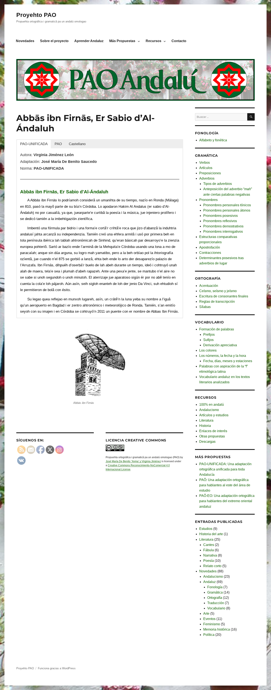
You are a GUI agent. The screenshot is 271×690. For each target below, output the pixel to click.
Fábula (208, 550)
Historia (205, 425)
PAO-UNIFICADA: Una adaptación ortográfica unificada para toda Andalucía (225, 469)
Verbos (204, 162)
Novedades (25, 41)
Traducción (215, 603)
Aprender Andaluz (89, 41)
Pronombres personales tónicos (227, 205)
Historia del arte (211, 534)
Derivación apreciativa (220, 345)
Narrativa (210, 555)
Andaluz (209, 582)
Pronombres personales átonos (226, 210)
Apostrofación (209, 247)
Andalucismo (209, 410)
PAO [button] (58, 144)
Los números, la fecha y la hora (222, 355)
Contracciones (210, 252)
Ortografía (214, 597)
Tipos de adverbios (217, 184)
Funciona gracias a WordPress (57, 668)
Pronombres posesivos (220, 215)
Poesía (208, 560)
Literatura (206, 420)
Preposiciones (210, 173)
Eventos (209, 619)
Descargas (207, 441)
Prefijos (209, 334)
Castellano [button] (77, 144)
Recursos (153, 41)
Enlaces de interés (213, 431)
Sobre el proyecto (54, 41)
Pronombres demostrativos (223, 226)
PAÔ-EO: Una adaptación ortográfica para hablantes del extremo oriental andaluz (226, 501)
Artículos (205, 168)
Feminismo (211, 624)
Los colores (208, 350)
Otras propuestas (212, 436)
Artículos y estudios (213, 415)
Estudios (205, 529)
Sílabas (205, 307)
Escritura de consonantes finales (223, 296)
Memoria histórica (216, 629)
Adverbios (206, 178)
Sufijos (208, 340)
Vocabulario (216, 608)
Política (208, 634)
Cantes (208, 545)
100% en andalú (211, 404)
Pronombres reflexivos (220, 221)
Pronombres (208, 200)
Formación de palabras (216, 329)
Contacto (178, 41)
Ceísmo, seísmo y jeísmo (218, 291)
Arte (206, 613)
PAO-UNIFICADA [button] (34, 144)
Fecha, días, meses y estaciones (227, 361)
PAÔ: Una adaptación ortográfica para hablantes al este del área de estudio (224, 485)
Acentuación (208, 285)
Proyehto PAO (36, 15)
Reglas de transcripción (217, 301)
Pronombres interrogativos (223, 231)
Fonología (215, 587)
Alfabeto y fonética (213, 140)
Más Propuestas (122, 41)
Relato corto (212, 566)
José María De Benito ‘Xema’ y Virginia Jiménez (133, 461)
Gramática (215, 592)
